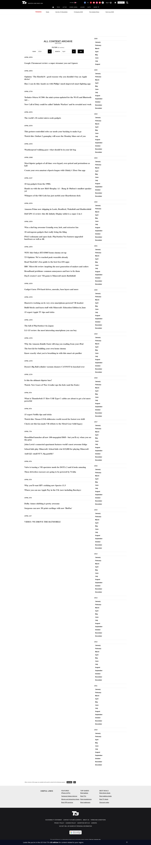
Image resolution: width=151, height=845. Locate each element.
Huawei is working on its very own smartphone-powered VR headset (53, 302)
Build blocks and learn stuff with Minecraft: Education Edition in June (55, 307)
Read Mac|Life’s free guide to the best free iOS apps (46, 261)
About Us (86, 820)
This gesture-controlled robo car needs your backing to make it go (52, 131)
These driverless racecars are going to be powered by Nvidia (50, 471)
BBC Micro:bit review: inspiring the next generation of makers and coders (56, 266)
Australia (69, 782)
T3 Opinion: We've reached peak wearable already (46, 257)
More (95, 7)
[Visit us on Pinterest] (91, 3)
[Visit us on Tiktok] (103, 3)
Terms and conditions (98, 820)
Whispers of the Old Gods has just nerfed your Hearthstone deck (52, 195)
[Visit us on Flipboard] (100, 3)
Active (65, 7)
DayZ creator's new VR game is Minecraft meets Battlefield (50, 275)
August (97, 64)
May (96, 55)
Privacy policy (59, 823)
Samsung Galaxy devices (69, 796)
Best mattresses (85, 802)
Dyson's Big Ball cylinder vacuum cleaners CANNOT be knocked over (54, 366)
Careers (94, 823)
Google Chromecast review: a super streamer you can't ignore (51, 63)
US (74, 782)
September (98, 99)
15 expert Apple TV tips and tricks (39, 312)
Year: (34, 51)
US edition (54, 842)
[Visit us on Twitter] (88, 3)
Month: (57, 51)
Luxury (82, 7)
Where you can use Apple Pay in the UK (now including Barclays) (52, 489)
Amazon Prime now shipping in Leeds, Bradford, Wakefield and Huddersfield (57, 209)
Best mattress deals (105, 796)
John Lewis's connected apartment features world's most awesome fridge (55, 444)
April (96, 51)
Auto (89, 7)
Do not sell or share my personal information (75, 826)
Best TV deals (103, 799)
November (98, 105)
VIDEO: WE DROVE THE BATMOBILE (42, 521)
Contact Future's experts (72, 820)
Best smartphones (86, 799)
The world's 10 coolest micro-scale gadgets (42, 117)
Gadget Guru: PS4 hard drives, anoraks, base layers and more (51, 289)
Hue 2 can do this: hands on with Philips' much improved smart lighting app (57, 83)
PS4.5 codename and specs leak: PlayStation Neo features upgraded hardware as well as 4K (53, 237)
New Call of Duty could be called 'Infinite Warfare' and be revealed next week (57, 104)
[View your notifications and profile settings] (115, 2)
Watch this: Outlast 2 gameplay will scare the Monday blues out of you (55, 136)
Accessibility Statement (53, 820)
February (98, 45)
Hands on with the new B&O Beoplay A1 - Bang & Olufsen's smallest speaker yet (57, 189)
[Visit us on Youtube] (94, 3)
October (97, 102)
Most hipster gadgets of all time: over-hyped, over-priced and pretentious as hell (57, 164)
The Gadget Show (94, 12)
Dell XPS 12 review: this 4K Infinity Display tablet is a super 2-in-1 (53, 213)
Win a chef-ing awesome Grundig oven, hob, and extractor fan (51, 227)
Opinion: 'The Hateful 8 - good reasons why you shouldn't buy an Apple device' (55, 78)
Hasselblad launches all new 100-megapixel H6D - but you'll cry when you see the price (57, 438)
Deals (47, 12)
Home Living (73, 7)
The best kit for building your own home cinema (45, 348)
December (98, 108)
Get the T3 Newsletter (61, 12)
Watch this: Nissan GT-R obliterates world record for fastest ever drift (54, 419)
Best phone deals (104, 793)
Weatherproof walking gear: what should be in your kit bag (50, 149)
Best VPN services (67, 802)
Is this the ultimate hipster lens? (38, 380)
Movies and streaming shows (70, 799)
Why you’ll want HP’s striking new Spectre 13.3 (45, 485)
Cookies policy (71, 823)
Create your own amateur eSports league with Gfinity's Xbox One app (54, 170)
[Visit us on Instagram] (97, 3)
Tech (58, 7)
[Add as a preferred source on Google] (75, 832)
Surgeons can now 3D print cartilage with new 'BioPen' (48, 508)
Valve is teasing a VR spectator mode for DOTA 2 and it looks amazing (55, 467)
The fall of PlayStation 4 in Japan (39, 325)
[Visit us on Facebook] (85, 3)
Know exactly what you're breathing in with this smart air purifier (53, 353)
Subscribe (120, 2)
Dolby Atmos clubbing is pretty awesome (42, 503)
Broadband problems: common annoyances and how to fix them (52, 271)
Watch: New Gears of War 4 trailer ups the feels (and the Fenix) (51, 384)
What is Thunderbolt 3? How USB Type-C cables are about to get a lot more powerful (57, 399)
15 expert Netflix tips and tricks (38, 414)
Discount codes (104, 802)
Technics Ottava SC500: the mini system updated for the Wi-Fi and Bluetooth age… (57, 98)
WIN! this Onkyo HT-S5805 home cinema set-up (45, 252)
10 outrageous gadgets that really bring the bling (45, 231)
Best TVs (83, 796)
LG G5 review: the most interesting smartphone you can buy (50, 330)
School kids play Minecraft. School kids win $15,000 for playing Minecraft (56, 448)
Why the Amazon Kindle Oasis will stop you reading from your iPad (53, 343)
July (96, 61)
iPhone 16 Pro (65, 793)
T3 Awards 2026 (78, 12)
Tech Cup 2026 (109, 12)
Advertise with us (83, 823)
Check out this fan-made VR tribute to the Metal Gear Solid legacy (53, 423)
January (98, 42)
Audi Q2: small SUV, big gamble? (39, 453)
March (97, 48)
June (96, 58)
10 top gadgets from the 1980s (37, 183)
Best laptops (84, 793)
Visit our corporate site (95, 839)
